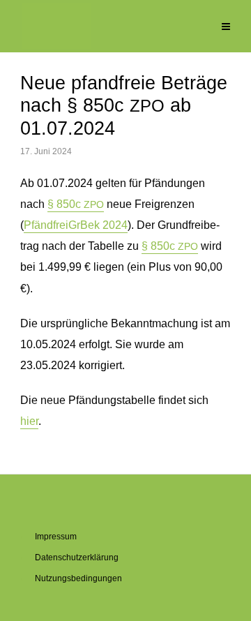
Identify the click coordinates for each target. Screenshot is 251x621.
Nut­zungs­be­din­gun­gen (78, 578)
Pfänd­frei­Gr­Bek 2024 (76, 225)
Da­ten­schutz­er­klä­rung (77, 557)
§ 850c (75, 204)
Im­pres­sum (56, 536)
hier (29, 421)
